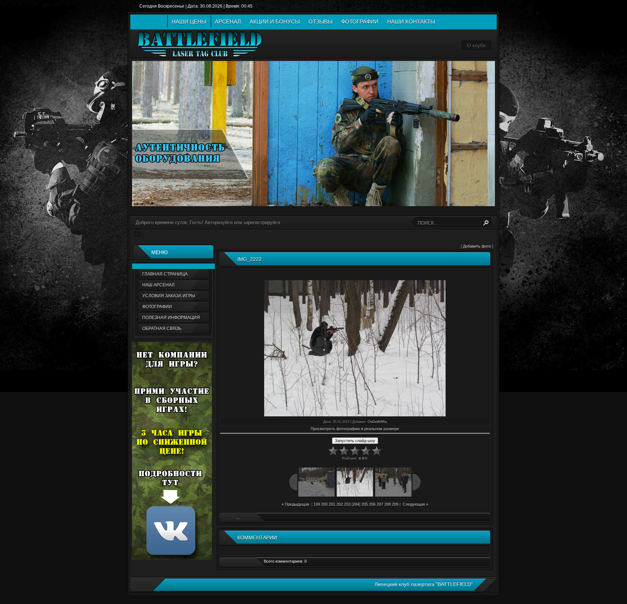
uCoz (407, 590)
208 (387, 504)
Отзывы (320, 22)
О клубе (476, 45)
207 (380, 504)
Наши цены (189, 22)
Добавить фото (477, 246)
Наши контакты (411, 22)
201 (332, 504)
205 (364, 504)
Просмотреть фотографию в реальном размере (355, 429)
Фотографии (359, 22)
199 (317, 504)
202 (339, 504)
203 (347, 504)
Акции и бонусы (275, 22)
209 (395, 504)
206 (372, 504)
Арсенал (228, 22)
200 (324, 504)
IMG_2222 (249, 259)
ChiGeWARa (377, 422)
